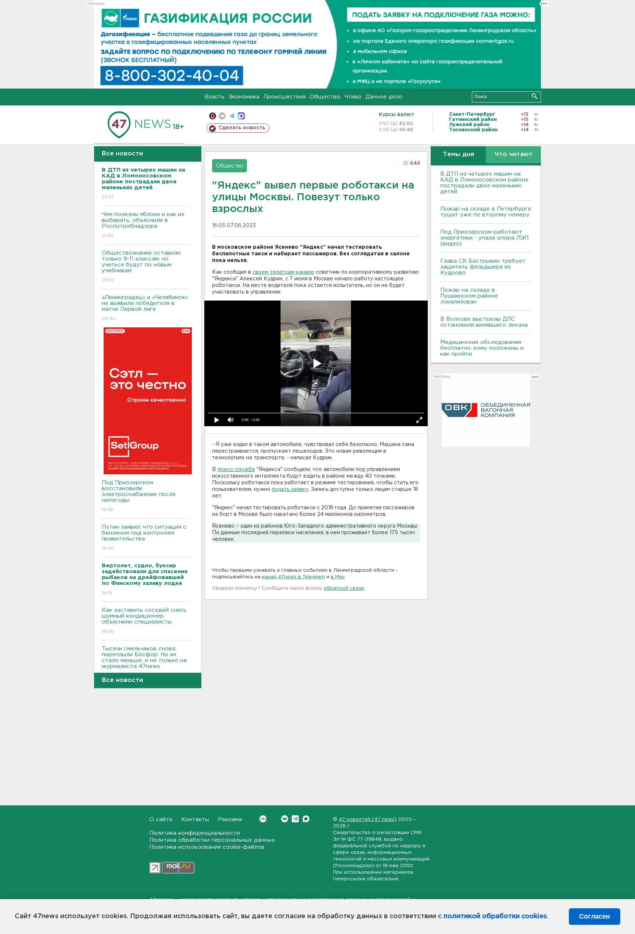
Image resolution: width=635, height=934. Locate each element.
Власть (214, 96)
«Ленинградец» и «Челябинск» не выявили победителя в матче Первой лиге (145, 308)
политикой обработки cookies (495, 916)
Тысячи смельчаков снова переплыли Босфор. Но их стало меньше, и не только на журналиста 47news (144, 662)
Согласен (594, 916)
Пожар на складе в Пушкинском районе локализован (469, 296)
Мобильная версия (212, 115)
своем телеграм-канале (283, 272)
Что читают (513, 154)
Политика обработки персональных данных (212, 840)
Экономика (244, 96)
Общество (325, 96)
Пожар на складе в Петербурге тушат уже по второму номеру (485, 211)
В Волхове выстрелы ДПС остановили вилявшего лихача (484, 322)
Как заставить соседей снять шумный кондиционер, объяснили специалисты (144, 620)
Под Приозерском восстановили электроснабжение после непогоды (139, 496)
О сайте (160, 819)
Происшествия (284, 96)
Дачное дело (384, 96)
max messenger (241, 115)
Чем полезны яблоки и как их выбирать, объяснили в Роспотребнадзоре (143, 225)
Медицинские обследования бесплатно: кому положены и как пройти (482, 348)
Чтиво (353, 96)
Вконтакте (284, 818)
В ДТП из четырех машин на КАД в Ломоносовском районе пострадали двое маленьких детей (484, 183)
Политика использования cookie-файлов (207, 847)
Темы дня (458, 154)
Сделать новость (242, 128)
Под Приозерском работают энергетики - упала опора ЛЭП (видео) (484, 238)
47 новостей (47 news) (368, 820)
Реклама (230, 819)
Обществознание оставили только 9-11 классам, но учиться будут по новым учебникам (141, 266)
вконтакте (222, 115)
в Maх (338, 577)
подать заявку (290, 489)
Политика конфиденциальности (194, 833)
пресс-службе (236, 469)
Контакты (195, 819)
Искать (534, 96)
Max (305, 818)
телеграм (231, 115)
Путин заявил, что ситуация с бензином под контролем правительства (144, 537)
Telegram (295, 818)
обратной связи (344, 588)
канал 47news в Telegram (293, 577)
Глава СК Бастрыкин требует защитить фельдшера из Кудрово (482, 267)
